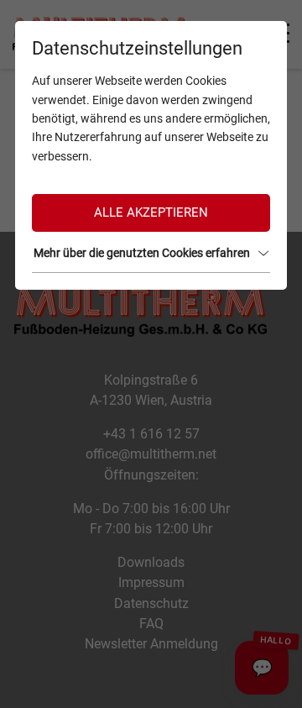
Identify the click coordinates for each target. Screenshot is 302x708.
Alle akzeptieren (151, 212)
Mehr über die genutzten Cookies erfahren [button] (142, 253)
